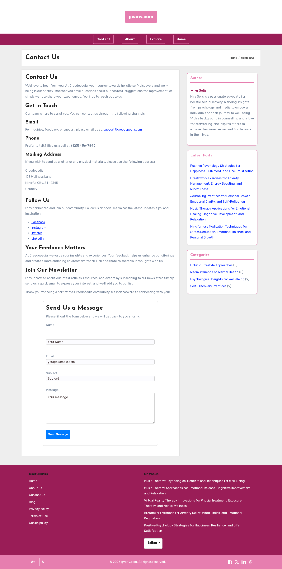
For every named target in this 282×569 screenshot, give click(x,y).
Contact (103, 39)
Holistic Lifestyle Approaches (211, 265)
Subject (51, 373)
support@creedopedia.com (122, 129)
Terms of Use (38, 516)
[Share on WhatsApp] (250, 562)
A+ (33, 562)
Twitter (36, 233)
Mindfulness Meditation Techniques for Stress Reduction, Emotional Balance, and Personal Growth (220, 232)
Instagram (38, 227)
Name (50, 325)
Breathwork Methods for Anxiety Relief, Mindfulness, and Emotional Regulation (193, 515)
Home (181, 39)
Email (50, 356)
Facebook (38, 222)
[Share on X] (237, 562)
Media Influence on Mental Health (214, 272)
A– (43, 562)
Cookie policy (38, 523)
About (130, 39)
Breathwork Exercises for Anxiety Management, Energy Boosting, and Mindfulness (216, 183)
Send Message (58, 434)
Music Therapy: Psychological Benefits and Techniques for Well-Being (194, 481)
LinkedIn (37, 238)
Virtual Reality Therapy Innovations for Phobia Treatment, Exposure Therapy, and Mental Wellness (193, 503)
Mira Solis (198, 90)
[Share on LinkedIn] (244, 562)
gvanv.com (141, 16)
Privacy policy (39, 509)
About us (35, 488)
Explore (156, 39)
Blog (32, 502)
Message (52, 390)
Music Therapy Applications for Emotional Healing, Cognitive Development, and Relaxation (220, 214)
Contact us (37, 495)
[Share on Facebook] (230, 562)
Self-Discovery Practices (208, 286)
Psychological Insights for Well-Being (217, 279)
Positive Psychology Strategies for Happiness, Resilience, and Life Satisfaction (191, 528)
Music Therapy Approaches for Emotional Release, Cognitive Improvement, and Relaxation (197, 490)
